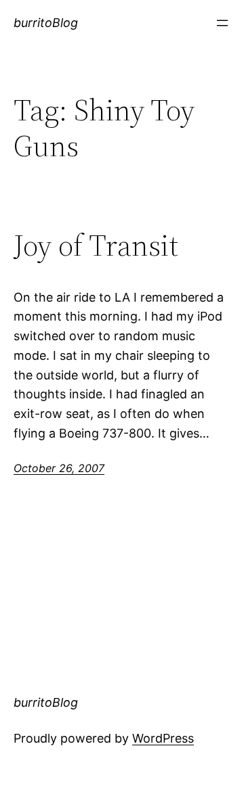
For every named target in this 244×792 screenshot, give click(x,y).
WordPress (163, 738)
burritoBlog (46, 23)
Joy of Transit (96, 246)
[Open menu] (222, 23)
